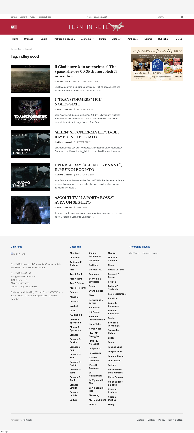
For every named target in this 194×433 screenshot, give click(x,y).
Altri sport (75, 252)
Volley (111, 404)
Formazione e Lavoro (96, 301)
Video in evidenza (112, 391)
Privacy (32, 16)
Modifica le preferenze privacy (143, 253)
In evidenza (95, 352)
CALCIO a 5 (76, 314)
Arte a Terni (76, 274)
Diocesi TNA (95, 269)
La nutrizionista (95, 374)
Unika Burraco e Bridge (115, 383)
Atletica (74, 292)
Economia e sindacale (95, 280)
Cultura (116, 38)
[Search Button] (182, 16)
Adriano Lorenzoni (64, 109)
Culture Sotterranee (95, 254)
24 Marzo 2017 (82, 207)
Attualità (74, 296)
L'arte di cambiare (94, 359)
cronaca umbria (74, 394)
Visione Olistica (112, 398)
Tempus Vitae (115, 346)
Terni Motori (114, 360)
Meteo (179, 38)
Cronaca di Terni (75, 371)
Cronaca (28, 38)
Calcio (73, 310)
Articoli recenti (78, 287)
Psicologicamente (117, 293)
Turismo (148, 38)
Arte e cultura (77, 283)
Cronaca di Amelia (75, 341)
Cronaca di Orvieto (75, 363)
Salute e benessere (113, 304)
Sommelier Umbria (113, 332)
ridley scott (27, 49)
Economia (86, 38)
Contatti (14, 16)
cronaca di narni (75, 348)
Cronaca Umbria (74, 386)
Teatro (111, 342)
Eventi (92, 286)
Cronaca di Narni (75, 356)
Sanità (102, 38)
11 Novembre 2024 (89, 81)
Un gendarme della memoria (115, 371)
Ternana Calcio (116, 355)
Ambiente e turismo (76, 263)
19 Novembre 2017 (84, 109)
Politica (112, 281)
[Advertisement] (97, 7)
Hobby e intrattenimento (97, 318)
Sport (44, 38)
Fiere (91, 295)
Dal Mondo (94, 260)
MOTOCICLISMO (97, 399)
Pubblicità (23, 16)
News (111, 264)
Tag (19, 49)
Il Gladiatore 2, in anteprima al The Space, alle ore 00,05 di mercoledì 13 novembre (86, 71)
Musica (92, 404)
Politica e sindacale (64, 38)
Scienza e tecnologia (114, 324)
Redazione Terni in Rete (67, 81)
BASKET (74, 305)
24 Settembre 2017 (84, 174)
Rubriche (163, 38)
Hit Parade (94, 307)
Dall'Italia (93, 264)
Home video (95, 324)
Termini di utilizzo (44, 16)
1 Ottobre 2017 (82, 142)
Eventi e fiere (96, 290)
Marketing (94, 395)
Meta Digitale (26, 419)
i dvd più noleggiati (94, 335)
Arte (72, 269)
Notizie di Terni (116, 269)
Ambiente (132, 38)
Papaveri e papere (113, 276)
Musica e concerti (112, 259)
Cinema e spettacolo (75, 321)
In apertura (94, 348)
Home (15, 38)
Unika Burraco (115, 377)
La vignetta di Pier (96, 382)
